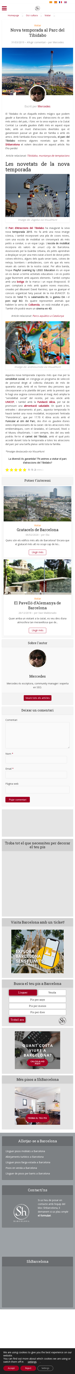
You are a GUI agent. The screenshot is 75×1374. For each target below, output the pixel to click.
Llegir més (37, 552)
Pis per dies (37, 1012)
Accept (11, 1368)
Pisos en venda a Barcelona (21, 1168)
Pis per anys (37, 999)
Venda (52, 992)
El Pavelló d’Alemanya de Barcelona (37, 605)
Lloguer (23, 992)
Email (9, 768)
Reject (28, 1368)
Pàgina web (11, 783)
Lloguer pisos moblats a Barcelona (25, 1151)
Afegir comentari (36, 42)
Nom (9, 753)
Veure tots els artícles (37, 698)
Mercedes (58, 42)
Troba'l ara (17, 1019)
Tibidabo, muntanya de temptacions (48, 155)
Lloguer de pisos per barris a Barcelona (28, 1173)
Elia (47, 534)
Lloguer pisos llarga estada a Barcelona (28, 1162)
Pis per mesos (37, 1006)
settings (32, 1361)
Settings (45, 1368)
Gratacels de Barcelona (37, 529)
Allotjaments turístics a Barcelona (25, 1156)
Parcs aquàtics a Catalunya (48, 315)
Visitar (37, 25)
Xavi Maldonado (47, 612)
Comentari (11, 720)
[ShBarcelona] (37, 8)
